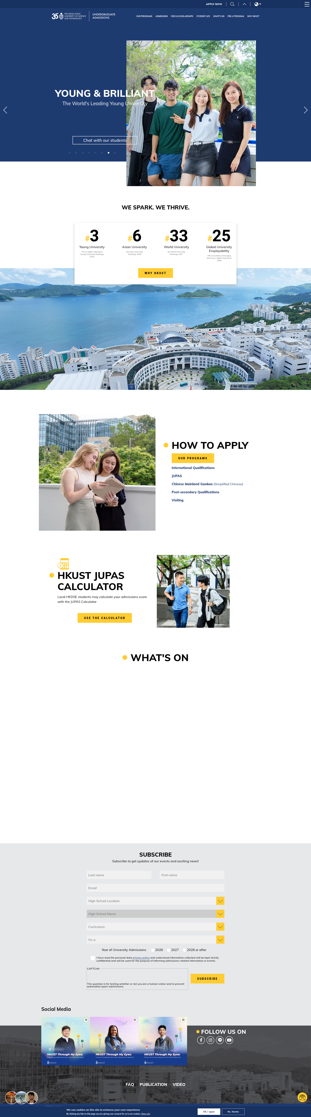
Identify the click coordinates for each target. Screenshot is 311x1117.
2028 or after (196, 950)
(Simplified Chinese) (207, 484)
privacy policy (141, 957)
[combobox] (155, 901)
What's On (218, 16)
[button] (5, 110)
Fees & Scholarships (182, 16)
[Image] (65, 1041)
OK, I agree (209, 1111)
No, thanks (233, 1111)
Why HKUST (253, 16)
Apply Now (214, 4)
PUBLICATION (153, 1084)
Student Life (203, 16)
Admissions (162, 16)
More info (145, 1114)
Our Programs (144, 16)
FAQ (130, 1084)
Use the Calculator (104, 618)
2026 (159, 950)
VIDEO (179, 1084)
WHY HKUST (156, 273)
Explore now (114, 140)
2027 (175, 950)
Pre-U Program (236, 16)
